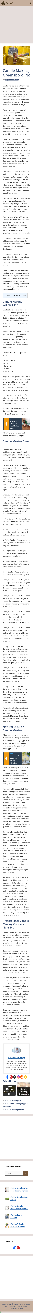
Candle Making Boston (14, 1109)
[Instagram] (18, 1077)
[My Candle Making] (7, 3)
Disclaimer (13, 1308)
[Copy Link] (25, 1077)
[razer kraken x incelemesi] (16, 1312)
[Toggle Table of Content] (23, 295)
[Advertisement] (16, 24)
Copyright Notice (25, 1304)
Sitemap (20, 1308)
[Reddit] (21, 1077)
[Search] (25, 1173)
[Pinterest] (11, 1077)
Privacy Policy (8, 1306)
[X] (14, 1077)
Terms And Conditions (21, 1306)
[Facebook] (7, 1077)
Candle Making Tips (13, 1100)
